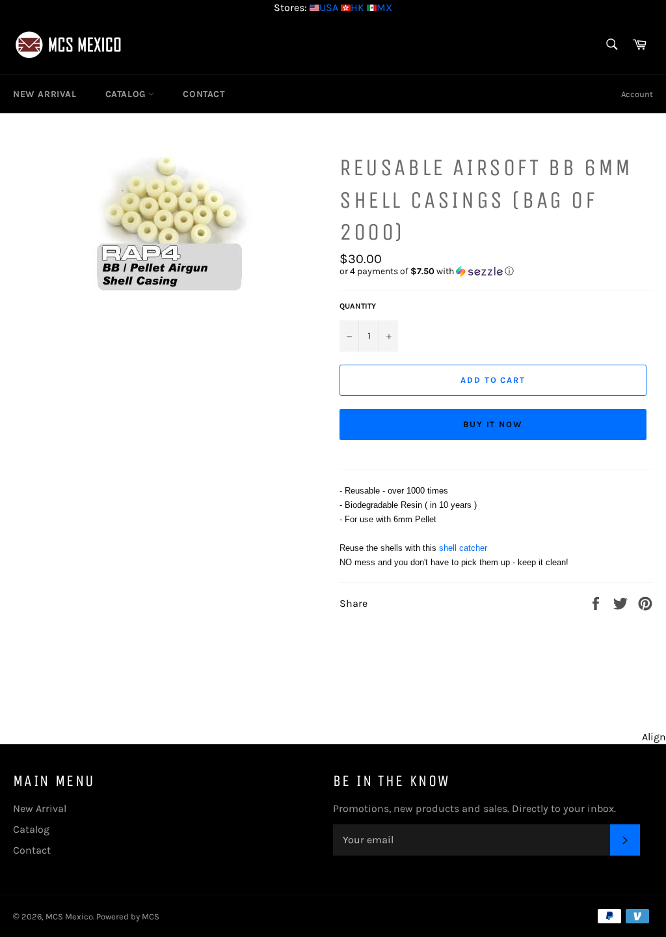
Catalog (127, 94)
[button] (496, 271)
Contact (203, 94)
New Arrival (45, 94)
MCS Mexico (69, 916)
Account (637, 94)
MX (384, 7)
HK (357, 7)
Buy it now (493, 424)
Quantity (358, 306)
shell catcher (463, 548)
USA (328, 7)
